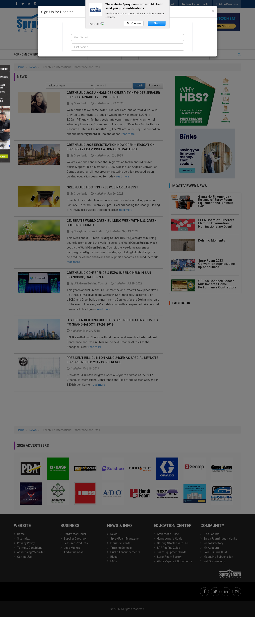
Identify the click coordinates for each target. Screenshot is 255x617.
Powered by (95, 23)
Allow (156, 23)
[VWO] (105, 23)
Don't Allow (134, 23)
